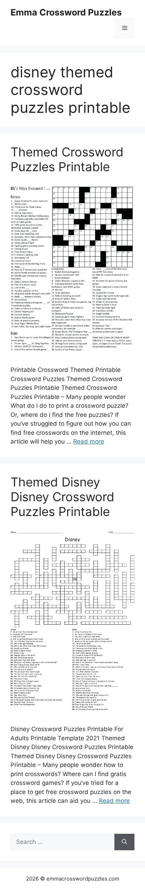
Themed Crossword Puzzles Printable (67, 159)
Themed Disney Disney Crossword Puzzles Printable (62, 497)
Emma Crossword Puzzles (66, 12)
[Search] (124, 842)
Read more (88, 441)
